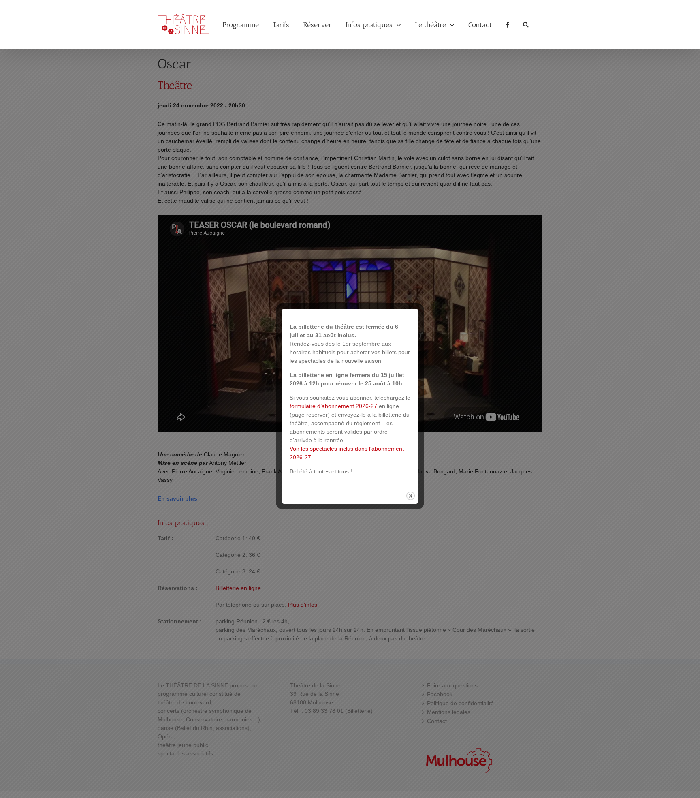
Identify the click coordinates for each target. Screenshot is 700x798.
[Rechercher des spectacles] (526, 24)
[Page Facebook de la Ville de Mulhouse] (507, 24)
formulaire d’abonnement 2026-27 (333, 406)
